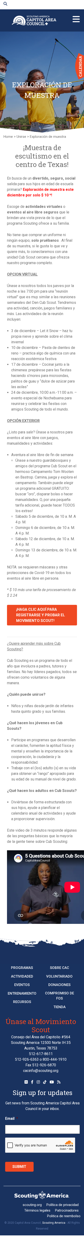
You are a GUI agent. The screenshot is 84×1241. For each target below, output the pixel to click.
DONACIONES (59, 985)
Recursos (22, 1002)
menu (76, 17)
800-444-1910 (54, 1059)
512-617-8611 (41, 1054)
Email (11, 1118)
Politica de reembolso (63, 1216)
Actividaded (22, 976)
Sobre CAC (59, 968)
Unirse (21, 137)
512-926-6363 (27, 1059)
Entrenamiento (22, 993)
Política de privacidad (62, 1205)
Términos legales (37, 1210)
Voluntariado (59, 976)
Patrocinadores (67, 1210)
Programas (22, 968)
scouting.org (32, 1205)
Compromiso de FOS (59, 996)
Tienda (59, 1007)
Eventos (22, 985)
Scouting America (53, 1222)
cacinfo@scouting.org (40, 1070)
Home (8, 137)
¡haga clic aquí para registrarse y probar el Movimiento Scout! (40, 615)
